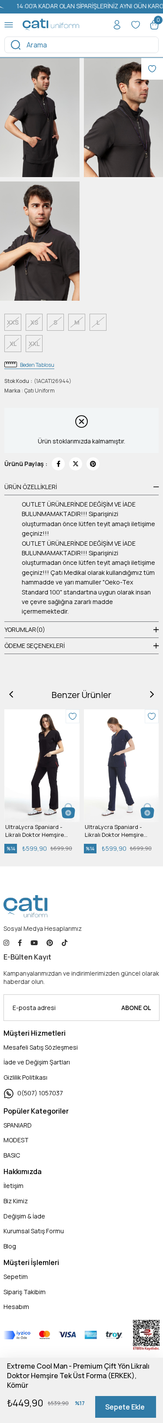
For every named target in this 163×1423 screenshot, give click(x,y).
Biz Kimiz (15, 1201)
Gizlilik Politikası (25, 1077)
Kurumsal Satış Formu (33, 1231)
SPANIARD (17, 1125)
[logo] (25, 906)
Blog (9, 1246)
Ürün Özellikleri (30, 487)
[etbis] (146, 1335)
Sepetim (15, 1276)
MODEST (16, 1140)
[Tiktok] (64, 943)
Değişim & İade (24, 1216)
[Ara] (16, 45)
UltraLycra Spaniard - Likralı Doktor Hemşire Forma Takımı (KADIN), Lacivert (114, 831)
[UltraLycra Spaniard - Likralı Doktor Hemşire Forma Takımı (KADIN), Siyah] (42, 765)
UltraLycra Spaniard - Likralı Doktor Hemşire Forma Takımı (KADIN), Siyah (34, 831)
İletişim (13, 1185)
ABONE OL (136, 1007)
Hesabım (16, 1306)
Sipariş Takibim (24, 1292)
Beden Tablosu (37, 365)
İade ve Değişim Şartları (36, 1062)
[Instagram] (6, 943)
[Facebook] (20, 943)
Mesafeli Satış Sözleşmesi (40, 1047)
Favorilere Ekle (73, 716)
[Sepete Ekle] (68, 811)
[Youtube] (34, 943)
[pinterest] (50, 943)
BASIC (11, 1155)
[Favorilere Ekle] (152, 69)
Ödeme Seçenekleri (34, 645)
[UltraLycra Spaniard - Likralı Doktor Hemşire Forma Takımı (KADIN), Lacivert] (121, 765)
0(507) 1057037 (40, 1092)
